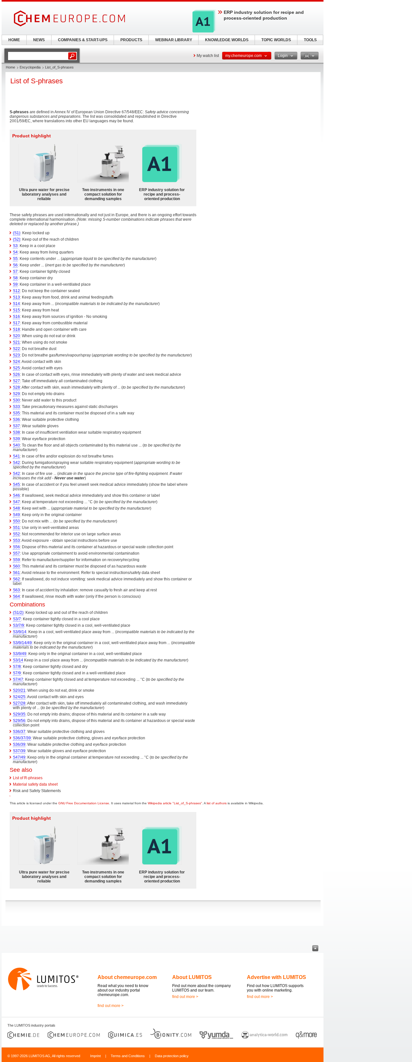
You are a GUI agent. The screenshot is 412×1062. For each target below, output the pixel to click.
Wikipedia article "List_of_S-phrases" (175, 803)
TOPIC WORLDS (276, 40)
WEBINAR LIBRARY (173, 40)
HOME (14, 40)
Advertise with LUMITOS (276, 977)
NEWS (39, 40)
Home (10, 67)
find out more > (111, 1005)
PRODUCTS (131, 40)
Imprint (95, 1056)
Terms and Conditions (128, 1056)
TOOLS (310, 40)
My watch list (208, 55)
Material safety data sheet (35, 784)
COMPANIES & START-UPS (83, 40)
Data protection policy (172, 1056)
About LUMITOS (192, 977)
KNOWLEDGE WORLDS (226, 40)
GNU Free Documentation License (83, 803)
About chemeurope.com (127, 977)
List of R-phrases (27, 778)
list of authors (217, 803)
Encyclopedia (30, 67)
